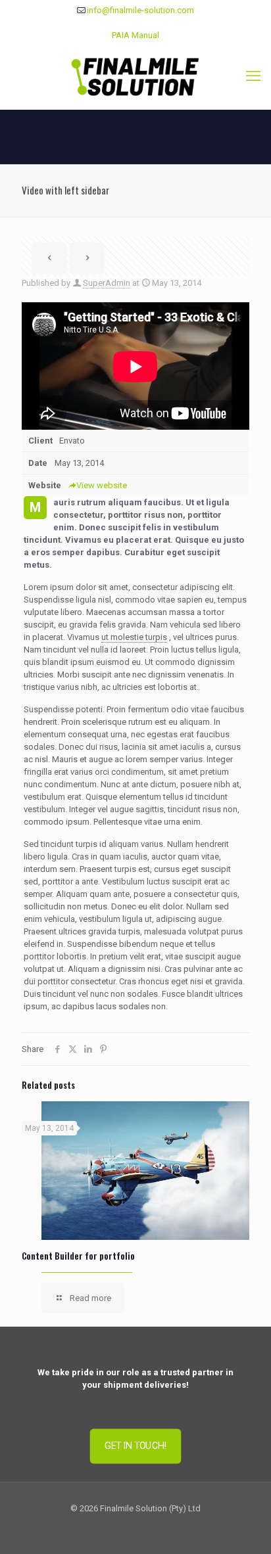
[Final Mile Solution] (135, 76)
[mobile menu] (253, 76)
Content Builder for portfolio (78, 1255)
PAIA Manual (135, 35)
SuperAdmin (106, 283)
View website (101, 485)
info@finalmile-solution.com (140, 10)
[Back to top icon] (244, 1527)
